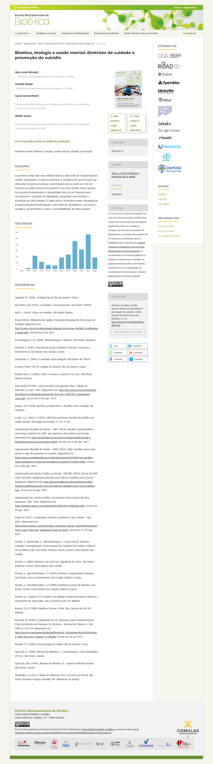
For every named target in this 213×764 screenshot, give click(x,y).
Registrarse (189, 7)
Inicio (18, 43)
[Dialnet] (165, 75)
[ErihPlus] (166, 92)
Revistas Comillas (28, 7)
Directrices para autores (141, 33)
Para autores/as (166, 230)
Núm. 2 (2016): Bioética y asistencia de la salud (66, 43)
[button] (117, 345)
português (164, 204)
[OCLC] (166, 101)
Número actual (46, 33)
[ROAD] (169, 67)
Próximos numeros (106, 33)
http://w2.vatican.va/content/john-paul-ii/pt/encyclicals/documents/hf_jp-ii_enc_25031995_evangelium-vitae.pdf (56, 394)
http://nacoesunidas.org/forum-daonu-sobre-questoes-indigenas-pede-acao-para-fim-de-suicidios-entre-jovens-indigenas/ (55, 486)
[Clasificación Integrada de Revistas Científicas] (165, 116)
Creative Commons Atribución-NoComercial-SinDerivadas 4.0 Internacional (126, 246)
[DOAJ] (169, 57)
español (162, 199)
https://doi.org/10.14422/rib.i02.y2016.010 (45, 141)
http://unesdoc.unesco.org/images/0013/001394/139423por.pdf (49, 505)
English (162, 194)
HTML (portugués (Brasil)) (135, 123)
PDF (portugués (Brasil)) (115, 123)
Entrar (178, 7)
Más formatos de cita (127, 332)
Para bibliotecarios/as (169, 235)
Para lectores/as (166, 225)
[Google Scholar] (169, 131)
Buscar (191, 33)
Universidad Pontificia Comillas (98, 729)
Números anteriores (75, 33)
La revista (22, 33)
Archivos (30, 43)
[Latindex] (165, 124)
